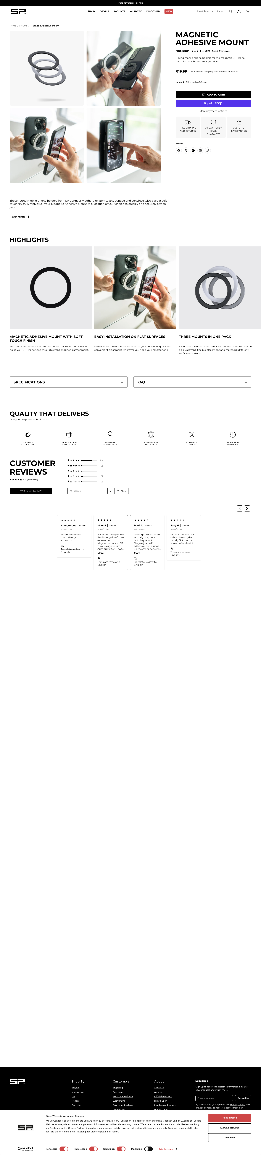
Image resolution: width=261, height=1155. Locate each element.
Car (73, 1096)
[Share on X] (186, 150)
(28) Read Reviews (217, 51)
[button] (85, 460)
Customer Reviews (123, 1105)
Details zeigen (165, 1149)
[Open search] (230, 11)
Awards (158, 1092)
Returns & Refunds (123, 1096)
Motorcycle (78, 1092)
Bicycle (75, 1087)
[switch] (93, 1149)
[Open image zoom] (47, 68)
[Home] (18, 11)
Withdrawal (119, 1100)
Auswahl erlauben (229, 1127)
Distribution (160, 1100)
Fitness (75, 1100)
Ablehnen (230, 1137)
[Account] (239, 11)
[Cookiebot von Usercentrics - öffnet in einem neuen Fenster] (25, 1149)
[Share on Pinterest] (193, 150)
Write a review (31, 490)
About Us (159, 1087)
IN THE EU (130, 3)
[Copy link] (208, 150)
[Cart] (247, 11)
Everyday (77, 1105)
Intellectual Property (165, 1105)
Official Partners (163, 1096)
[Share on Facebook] (179, 150)
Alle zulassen (230, 1117)
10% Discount (205, 11)
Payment (118, 1092)
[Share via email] (200, 150)
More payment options (213, 111)
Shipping (118, 1087)
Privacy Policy (237, 1104)
